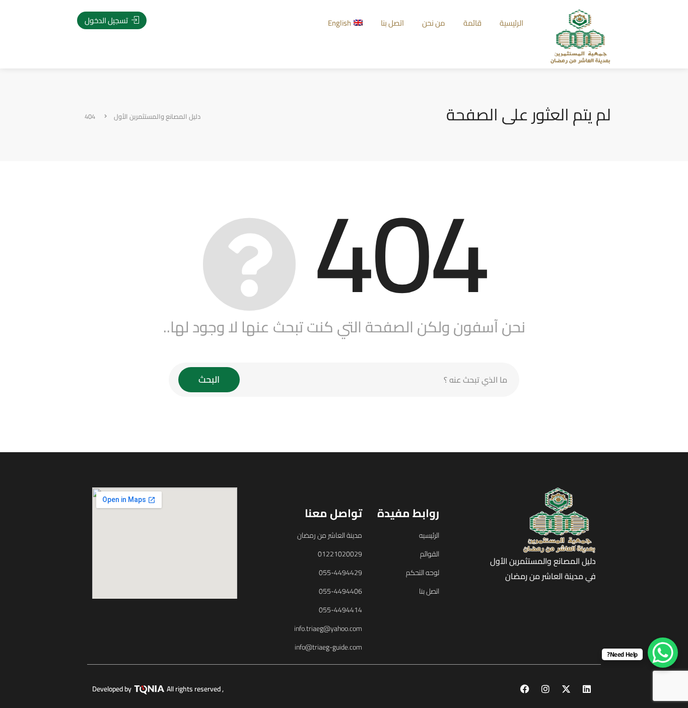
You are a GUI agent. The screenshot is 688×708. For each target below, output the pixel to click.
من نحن (433, 23)
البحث (209, 379)
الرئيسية (511, 23)
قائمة (472, 23)
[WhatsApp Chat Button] (663, 653)
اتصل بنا (392, 23)
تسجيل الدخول (107, 20)
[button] (74, 370)
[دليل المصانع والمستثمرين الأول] (580, 35)
